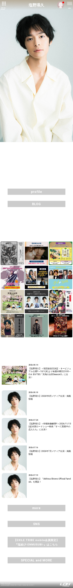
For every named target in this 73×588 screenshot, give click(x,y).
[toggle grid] (3, 3)
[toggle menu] (69, 3)
